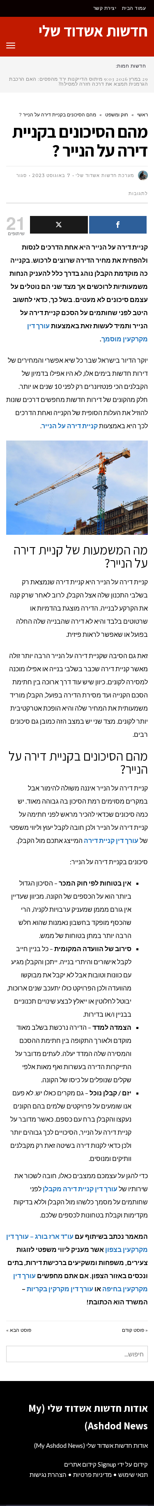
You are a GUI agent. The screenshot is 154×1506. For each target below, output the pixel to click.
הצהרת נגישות (48, 1474)
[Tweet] (59, 225)
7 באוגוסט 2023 (51, 175)
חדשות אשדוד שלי (93, 31)
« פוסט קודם (135, 1330)
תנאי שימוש (133, 1474)
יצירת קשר (105, 8)
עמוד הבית (134, 8)
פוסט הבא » (18, 1330)
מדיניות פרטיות (92, 1474)
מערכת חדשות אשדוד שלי (105, 175)
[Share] (118, 225)
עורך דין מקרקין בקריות (60, 1288)
